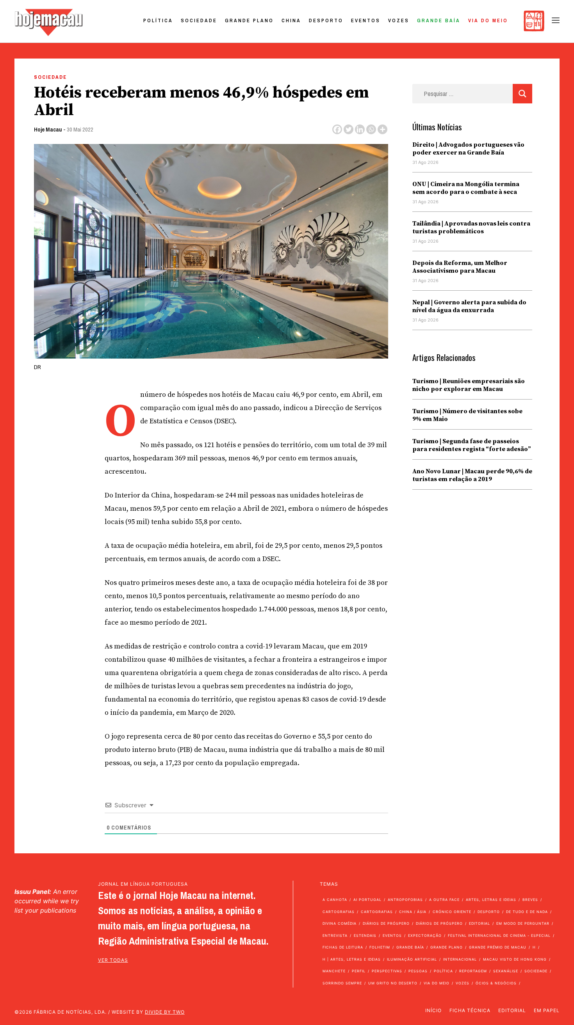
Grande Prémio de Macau (497, 947)
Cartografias (339, 912)
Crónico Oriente (452, 912)
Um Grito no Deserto (392, 983)
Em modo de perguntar (522, 923)
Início (433, 1010)
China (291, 20)
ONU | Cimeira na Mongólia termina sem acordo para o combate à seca (465, 188)
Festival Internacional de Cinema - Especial (499, 935)
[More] (382, 129)
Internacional (460, 959)
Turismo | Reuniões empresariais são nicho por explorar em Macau (468, 385)
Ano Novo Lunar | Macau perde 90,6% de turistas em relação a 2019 (472, 475)
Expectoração (425, 935)
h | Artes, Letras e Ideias (352, 959)
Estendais (365, 935)
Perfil (358, 971)
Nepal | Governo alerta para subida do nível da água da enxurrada (469, 306)
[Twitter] (348, 129)
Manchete (334, 971)
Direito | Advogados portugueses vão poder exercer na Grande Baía (468, 148)
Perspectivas (387, 971)
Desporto (326, 20)
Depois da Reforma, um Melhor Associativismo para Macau (459, 267)
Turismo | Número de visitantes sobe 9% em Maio (467, 415)
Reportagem (473, 971)
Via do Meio (488, 20)
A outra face (444, 899)
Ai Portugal (367, 899)
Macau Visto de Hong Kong (515, 959)
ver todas (113, 960)
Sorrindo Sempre (342, 983)
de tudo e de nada (527, 912)
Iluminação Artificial (412, 959)
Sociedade (199, 20)
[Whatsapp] (371, 129)
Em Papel (547, 1010)
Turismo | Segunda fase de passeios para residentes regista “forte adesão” (471, 445)
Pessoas (418, 971)
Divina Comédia (340, 923)
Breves (530, 899)
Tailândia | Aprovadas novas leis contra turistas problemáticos (471, 227)
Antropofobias (405, 899)
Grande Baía (438, 20)
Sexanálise (505, 971)
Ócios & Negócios (496, 983)
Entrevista (335, 935)
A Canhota (335, 899)
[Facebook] (337, 129)
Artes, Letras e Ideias (491, 899)
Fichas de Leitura (343, 947)
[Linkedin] (360, 129)
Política (158, 20)
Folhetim (379, 947)
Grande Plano (249, 20)
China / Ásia (412, 912)
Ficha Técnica (469, 1010)
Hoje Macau (48, 129)
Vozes (398, 20)
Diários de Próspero (386, 923)
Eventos (365, 20)
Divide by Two (165, 1012)
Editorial (479, 923)
